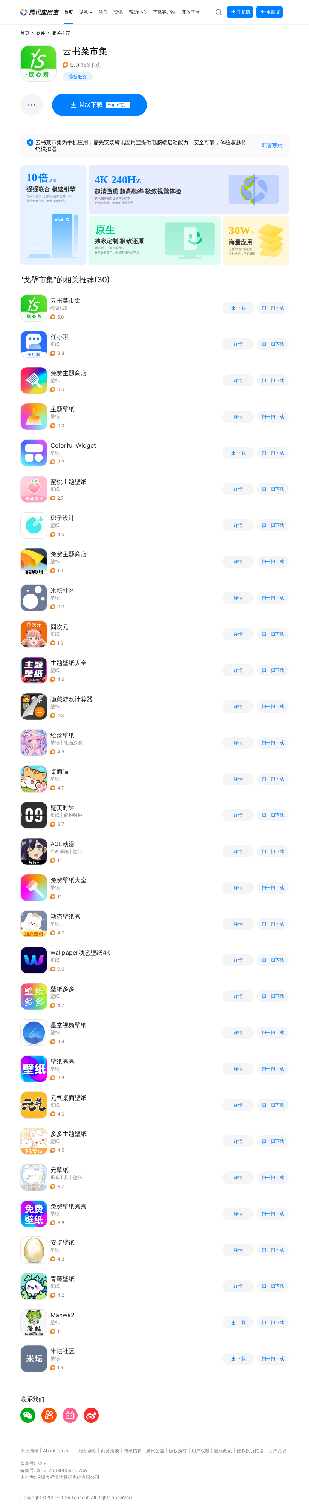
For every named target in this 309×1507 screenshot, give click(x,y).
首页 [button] (24, 33)
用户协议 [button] (277, 1450)
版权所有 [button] (178, 1450)
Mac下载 (104, 105)
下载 (241, 308)
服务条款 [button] (87, 1450)
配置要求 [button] (272, 145)
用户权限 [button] (200, 1450)
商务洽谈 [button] (110, 1450)
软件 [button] (40, 33)
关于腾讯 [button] (29, 1450)
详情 (238, 344)
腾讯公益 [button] (155, 1450)
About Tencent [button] (58, 1450)
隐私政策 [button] (223, 1450)
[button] (39, 12)
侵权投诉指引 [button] (250, 1450)
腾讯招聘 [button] (133, 1450)
